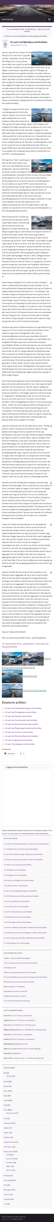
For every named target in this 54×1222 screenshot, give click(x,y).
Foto (25, 45)
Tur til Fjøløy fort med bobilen (15, 875)
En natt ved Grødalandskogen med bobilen (20, 891)
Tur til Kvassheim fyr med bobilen (17, 901)
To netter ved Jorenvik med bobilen (18, 865)
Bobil (17, 45)
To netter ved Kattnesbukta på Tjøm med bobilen (23, 859)
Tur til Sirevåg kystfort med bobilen (17, 922)
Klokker (7, 1137)
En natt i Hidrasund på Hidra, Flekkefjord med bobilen (24, 938)
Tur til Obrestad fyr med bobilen (16, 906)
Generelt (7, 1123)
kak (13, 45)
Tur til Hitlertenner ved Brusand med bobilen (21, 896)
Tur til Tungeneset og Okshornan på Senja (20, 963)
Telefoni (7, 1199)
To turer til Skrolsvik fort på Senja (17, 1001)
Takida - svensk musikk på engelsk (17, 958)
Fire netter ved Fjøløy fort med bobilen (19, 880)
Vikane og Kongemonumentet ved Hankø (20, 972)
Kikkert (7, 1128)
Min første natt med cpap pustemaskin (19, 982)
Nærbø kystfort (22, 1044)
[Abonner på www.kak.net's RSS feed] (3, 2)
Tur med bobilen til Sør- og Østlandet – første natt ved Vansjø (28, 30)
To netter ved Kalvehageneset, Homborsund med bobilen (26, 844)
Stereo (6, 1194)
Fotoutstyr (10, 1113)
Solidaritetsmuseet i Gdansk (15, 996)
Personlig (7, 1180)
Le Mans (9, 1162)
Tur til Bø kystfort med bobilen (16, 886)
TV (5, 1204)
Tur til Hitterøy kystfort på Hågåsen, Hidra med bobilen (25, 933)
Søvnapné (8, 1190)
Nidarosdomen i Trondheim (14, 986)
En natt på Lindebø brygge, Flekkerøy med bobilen (23, 854)
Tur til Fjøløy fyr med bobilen (15, 870)
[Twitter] (11, 2)
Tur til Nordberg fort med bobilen (17, 943)
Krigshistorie (9, 1142)
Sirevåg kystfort (10, 968)
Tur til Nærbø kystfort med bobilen (17, 917)
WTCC (9, 1170)
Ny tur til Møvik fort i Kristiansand (22, 1025)
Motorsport (8, 1151)
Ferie (21, 45)
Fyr (5, 1118)
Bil (5, 1073)
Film (5, 1105)
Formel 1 (9, 1159)
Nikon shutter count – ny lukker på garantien (26, 1058)
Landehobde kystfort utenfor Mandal (25, 1049)
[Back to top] (48, 1216)
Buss (6, 1091)
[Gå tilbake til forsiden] (27, 10)
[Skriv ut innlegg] (50, 45)
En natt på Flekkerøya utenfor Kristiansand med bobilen (25, 977)
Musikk (6, 1175)
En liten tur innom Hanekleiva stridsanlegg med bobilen (25, 36)
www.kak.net (7, 19)
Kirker (6, 1133)
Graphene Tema (17, 1219)
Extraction (32, 494)
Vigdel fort (17, 1053)
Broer (6, 1086)
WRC (8, 1166)
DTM (8, 1155)
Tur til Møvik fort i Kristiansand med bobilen (21, 849)
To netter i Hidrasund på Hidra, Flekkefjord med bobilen (25, 927)
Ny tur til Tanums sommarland (20, 1015)
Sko (5, 1185)
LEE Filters (8, 1147)
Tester (9, 1076)
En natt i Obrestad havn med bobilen (18, 912)
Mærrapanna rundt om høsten (15, 991)
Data (6, 1096)
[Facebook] (7, 2)
